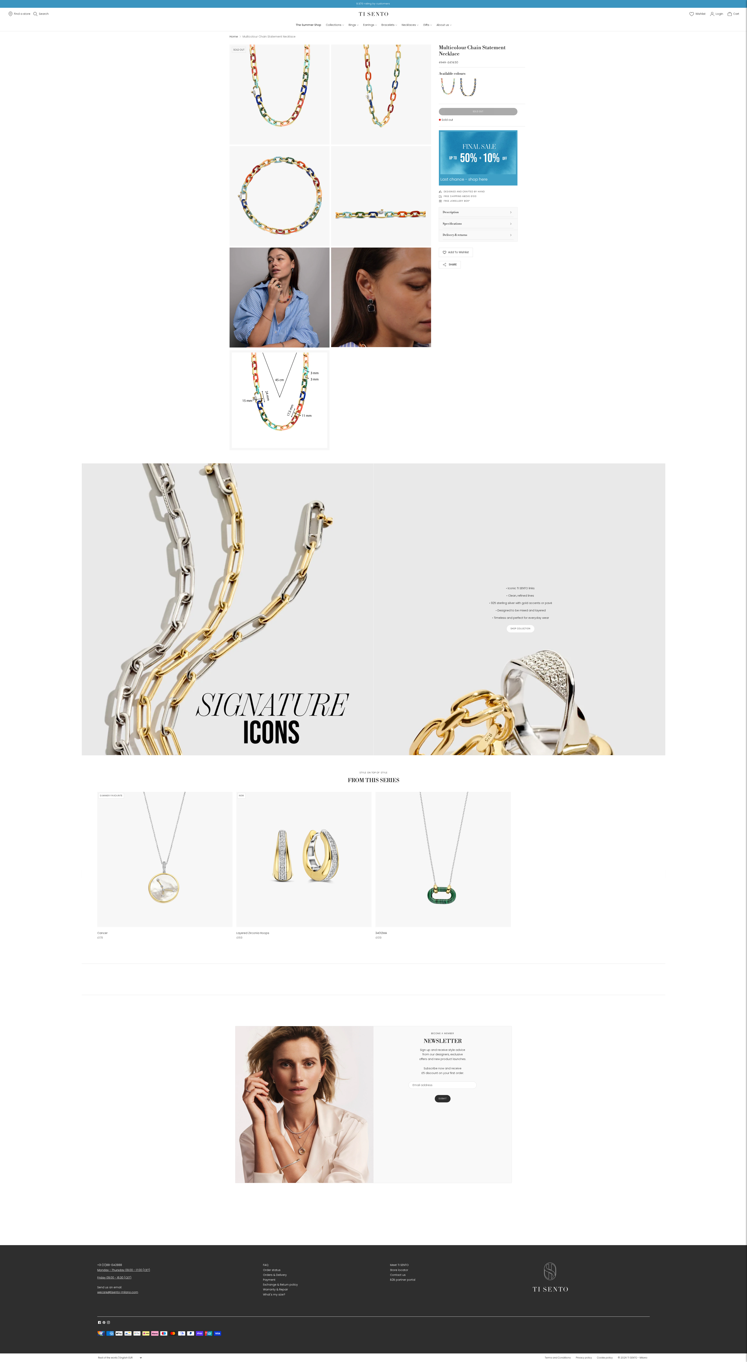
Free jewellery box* (457, 200)
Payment (269, 1280)
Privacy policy (584, 1357)
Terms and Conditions (558, 1357)
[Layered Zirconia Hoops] (304, 859)
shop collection (520, 628)
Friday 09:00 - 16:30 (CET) (114, 1278)
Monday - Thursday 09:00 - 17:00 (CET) (123, 1270)
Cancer (102, 933)
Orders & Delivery (275, 1275)
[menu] (119, 1357)
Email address (420, 1079)
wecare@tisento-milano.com (117, 1292)
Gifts (426, 25)
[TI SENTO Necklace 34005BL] (468, 87)
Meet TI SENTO (399, 1265)
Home (234, 37)
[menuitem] (559, 1357)
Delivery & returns (455, 235)
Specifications (452, 224)
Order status (272, 1270)
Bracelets (388, 25)
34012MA (381, 933)
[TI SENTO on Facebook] (99, 1323)
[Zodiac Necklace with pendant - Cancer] (164, 859)
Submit (443, 1098)
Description (451, 212)
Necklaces (409, 25)
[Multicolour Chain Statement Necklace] (448, 87)
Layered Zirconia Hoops (252, 933)
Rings (352, 25)
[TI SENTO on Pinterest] (104, 1323)
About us (443, 25)
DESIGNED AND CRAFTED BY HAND (464, 191)
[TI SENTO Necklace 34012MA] (443, 859)
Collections (333, 25)
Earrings (368, 25)
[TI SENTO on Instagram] (108, 1323)
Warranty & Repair (275, 1289)
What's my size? (274, 1294)
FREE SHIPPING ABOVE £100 (460, 196)
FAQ (265, 1265)
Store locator (399, 1270)
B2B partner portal (402, 1280)
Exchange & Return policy (280, 1285)
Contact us (398, 1275)
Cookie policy (605, 1357)
